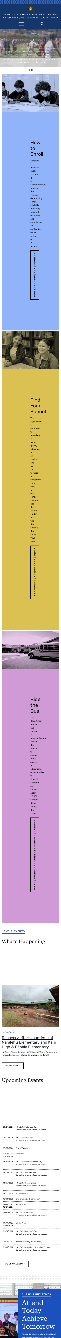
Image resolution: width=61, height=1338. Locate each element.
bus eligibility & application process (35, 855)
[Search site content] (42, 23)
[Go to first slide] (57, 48)
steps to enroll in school (35, 274)
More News (12, 1066)
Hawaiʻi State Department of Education (30, 14)
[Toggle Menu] (21, 23)
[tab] (29, 70)
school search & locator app (35, 572)
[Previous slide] (3, 48)
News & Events (13, 931)
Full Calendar (15, 1264)
